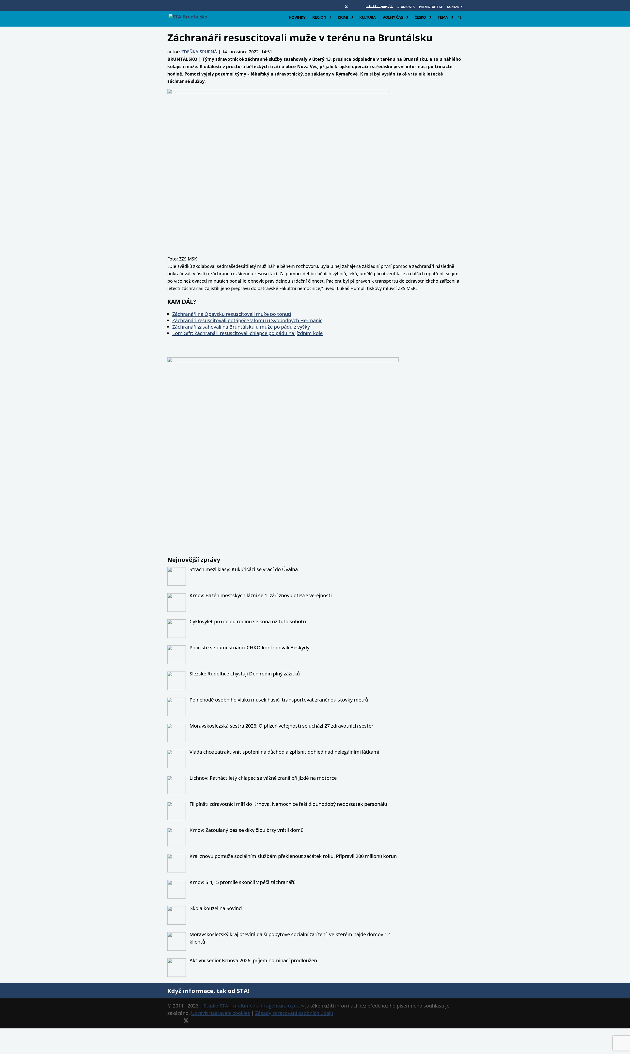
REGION (319, 17)
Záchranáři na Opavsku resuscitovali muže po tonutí (231, 314)
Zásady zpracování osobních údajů (294, 1013)
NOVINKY (297, 17)
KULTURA (367, 17)
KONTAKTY (455, 7)
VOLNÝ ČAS (392, 17)
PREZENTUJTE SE (431, 7)
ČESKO (420, 17)
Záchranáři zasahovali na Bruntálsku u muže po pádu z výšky (241, 326)
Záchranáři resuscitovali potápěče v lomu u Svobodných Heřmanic (247, 320)
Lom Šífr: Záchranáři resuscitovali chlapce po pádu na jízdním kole (247, 333)
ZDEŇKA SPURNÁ (199, 52)
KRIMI (343, 17)
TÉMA (443, 17)
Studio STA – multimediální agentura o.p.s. (252, 1005)
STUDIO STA (406, 7)
